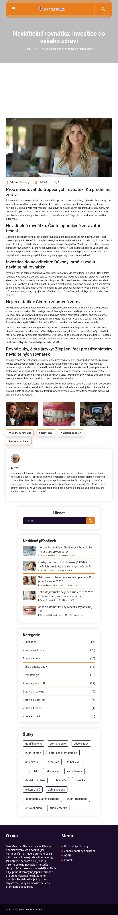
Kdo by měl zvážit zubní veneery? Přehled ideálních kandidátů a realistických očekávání (65, 562)
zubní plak (31, 771)
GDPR (67, 855)
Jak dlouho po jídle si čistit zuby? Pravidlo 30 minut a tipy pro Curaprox (65, 547)
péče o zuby (81, 743)
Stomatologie (59, 675)
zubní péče (60, 780)
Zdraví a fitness (59, 708)
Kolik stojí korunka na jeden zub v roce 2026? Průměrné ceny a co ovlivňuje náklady (65, 592)
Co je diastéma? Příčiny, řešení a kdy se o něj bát (65, 607)
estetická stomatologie (63, 752)
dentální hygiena (35, 780)
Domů (28, 49)
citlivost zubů (33, 808)
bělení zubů (32, 762)
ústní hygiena (33, 743)
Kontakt (68, 860)
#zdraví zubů (45, 433)
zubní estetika (58, 808)
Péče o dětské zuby (59, 666)
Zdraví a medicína (59, 691)
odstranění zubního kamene (42, 798)
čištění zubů (32, 789)
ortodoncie (52, 771)
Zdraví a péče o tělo (59, 683)
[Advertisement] (59, 85)
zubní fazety (74, 771)
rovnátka (80, 780)
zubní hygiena (56, 789)
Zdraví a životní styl (59, 699)
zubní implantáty (77, 798)
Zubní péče (59, 642)
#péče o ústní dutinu (18, 441)
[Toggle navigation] (13, 7)
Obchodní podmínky (76, 846)
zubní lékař (73, 762)
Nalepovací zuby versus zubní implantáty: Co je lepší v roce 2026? (65, 577)
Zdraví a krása (59, 658)
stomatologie (58, 743)
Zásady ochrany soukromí (80, 851)
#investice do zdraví (70, 433)
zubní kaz (53, 762)
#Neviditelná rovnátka (19, 433)
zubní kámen (33, 752)
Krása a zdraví (59, 716)
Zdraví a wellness (59, 650)
